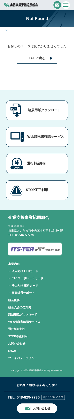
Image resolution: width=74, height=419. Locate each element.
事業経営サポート (23, 292)
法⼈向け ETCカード (25, 271)
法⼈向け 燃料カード (25, 285)
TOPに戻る (37, 58)
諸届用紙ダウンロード (44, 110)
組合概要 (14, 300)
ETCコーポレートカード (27, 278)
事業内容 (14, 263)
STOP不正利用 (37, 190)
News (12, 350)
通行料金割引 (37, 163)
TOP (6, 29)
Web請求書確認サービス (45, 136)
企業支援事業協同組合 (28, 217)
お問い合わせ (16, 343)
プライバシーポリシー (22, 358)
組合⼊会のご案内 (19, 307)
